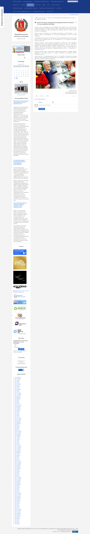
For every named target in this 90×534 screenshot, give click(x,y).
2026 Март (17, 517)
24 (16, 76)
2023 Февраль (18, 468)
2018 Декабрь (18, 406)
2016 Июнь (17, 388)
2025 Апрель (17, 502)
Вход (77, 14)
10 (16, 72)
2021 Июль (17, 443)
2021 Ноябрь (17, 448)
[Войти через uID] (44, 102)
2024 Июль (17, 490)
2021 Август (17, 444)
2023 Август (17, 476)
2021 (40, 17)
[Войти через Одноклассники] (55, 102)
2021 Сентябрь (18, 446)
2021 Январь (17, 435)
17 (16, 74)
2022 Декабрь (18, 465)
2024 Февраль (18, 484)
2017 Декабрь (18, 395)
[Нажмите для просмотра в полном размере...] (56, 88)
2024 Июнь (17, 489)
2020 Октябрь (18, 432)
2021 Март (17, 438)
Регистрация (72, 14)
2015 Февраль (18, 378)
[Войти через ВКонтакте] (46, 102)
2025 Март (17, 501)
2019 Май (17, 413)
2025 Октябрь (18, 510)
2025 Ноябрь (17, 512)
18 (19, 74)
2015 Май (17, 381)
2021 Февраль (18, 436)
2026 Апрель (17, 518)
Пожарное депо (21, 94)
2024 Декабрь (18, 497)
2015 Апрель (17, 380)
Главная (36, 17)
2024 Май (17, 488)
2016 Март (17, 385)
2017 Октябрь (18, 394)
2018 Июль (17, 402)
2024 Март (17, 485)
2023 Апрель (17, 471)
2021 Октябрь (18, 447)
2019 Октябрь (18, 419)
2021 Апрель (17, 439)
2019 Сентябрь (18, 418)
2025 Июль (17, 506)
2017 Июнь (17, 391)
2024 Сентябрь (18, 493)
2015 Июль (17, 382)
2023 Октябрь (18, 479)
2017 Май (17, 390)
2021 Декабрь (18, 450)
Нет (16, 346)
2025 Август (17, 508)
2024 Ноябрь (17, 496)
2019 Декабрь (18, 421)
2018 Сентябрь (18, 405)
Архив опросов (23, 350)
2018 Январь (17, 397)
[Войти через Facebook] (48, 102)
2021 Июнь (17, 442)
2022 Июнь (17, 457)
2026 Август (17, 523)
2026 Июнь (17, 521)
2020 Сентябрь (18, 431)
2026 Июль (17, 522)
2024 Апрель (17, 487)
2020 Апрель (17, 426)
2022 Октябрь (18, 463)
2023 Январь (17, 467)
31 (46, 17)
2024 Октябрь (18, 494)
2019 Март (17, 410)
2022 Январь (17, 451)
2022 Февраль (18, 452)
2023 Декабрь (18, 481)
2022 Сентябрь (18, 461)
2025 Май (17, 504)
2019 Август (17, 417)
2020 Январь (17, 422)
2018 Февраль (18, 398)
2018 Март (17, 399)
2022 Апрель (17, 455)
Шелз (70, 531)
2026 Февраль (18, 516)
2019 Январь (17, 407)
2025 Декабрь (18, 513)
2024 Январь (17, 483)
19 (21, 74)
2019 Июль (17, 415)
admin (42, 95)
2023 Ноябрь (17, 480)
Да (15, 344)
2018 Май (17, 401)
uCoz (59, 531)
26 (21, 76)
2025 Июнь (17, 505)
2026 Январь (17, 514)
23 (14, 76)
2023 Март (17, 469)
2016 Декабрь (18, 389)
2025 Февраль (18, 500)
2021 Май (17, 440)
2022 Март (17, 454)
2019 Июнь (17, 414)
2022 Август (17, 460)
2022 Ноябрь (17, 464)
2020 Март (17, 424)
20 (23, 74)
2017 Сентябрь (18, 393)
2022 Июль (17, 459)
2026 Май (17, 520)
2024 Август (17, 492)
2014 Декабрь (18, 377)
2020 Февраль (18, 423)
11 (19, 72)
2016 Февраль (18, 384)
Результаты (16, 350)
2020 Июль (17, 428)
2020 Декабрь (18, 434)
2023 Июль (17, 475)
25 (19, 76)
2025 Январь (17, 498)
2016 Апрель (17, 386)
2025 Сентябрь (18, 509)
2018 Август (17, 403)
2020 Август (17, 430)
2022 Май (17, 456)
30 (14, 78)
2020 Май (17, 427)
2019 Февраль (18, 409)
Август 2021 (21, 64)
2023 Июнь (17, 473)
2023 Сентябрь (18, 477)
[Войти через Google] (53, 102)
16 (14, 74)
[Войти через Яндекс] (51, 102)
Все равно (17, 347)
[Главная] (21, 31)
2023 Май (17, 472)
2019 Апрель (17, 411)
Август (43, 17)
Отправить (41, 109)
